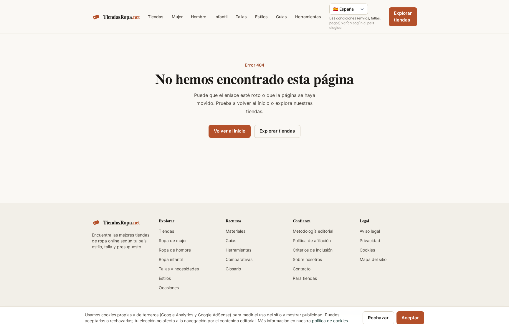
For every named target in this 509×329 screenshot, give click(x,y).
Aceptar (410, 317)
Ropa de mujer (173, 240)
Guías (281, 16)
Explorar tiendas (403, 16)
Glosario (233, 268)
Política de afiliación (312, 240)
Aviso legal (370, 231)
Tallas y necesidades (179, 268)
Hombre (198, 16)
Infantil (220, 16)
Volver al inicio (229, 131)
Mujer (177, 16)
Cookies (367, 249)
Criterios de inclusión (313, 249)
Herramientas (308, 16)
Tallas (241, 16)
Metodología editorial (313, 231)
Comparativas (239, 259)
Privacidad (370, 240)
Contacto (301, 268)
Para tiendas (305, 278)
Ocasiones (169, 287)
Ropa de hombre (175, 249)
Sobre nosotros (307, 259)
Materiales (235, 231)
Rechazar (378, 317)
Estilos (261, 16)
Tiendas (155, 16)
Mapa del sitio (373, 259)
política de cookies (330, 320)
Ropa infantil (171, 259)
